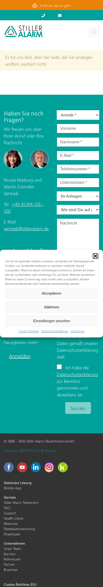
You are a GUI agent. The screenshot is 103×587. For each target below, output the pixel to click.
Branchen (11, 569)
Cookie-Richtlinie (28, 331)
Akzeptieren (51, 293)
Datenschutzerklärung (54, 331)
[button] (95, 256)
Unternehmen (14, 543)
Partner (9, 564)
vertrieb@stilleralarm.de (26, 228)
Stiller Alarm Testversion (21, 502)
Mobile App (12, 488)
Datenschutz (32, 450)
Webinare (11, 523)
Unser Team (12, 548)
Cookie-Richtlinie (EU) (20, 584)
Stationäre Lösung (18, 482)
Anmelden (19, 355)
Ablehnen (51, 307)
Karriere (9, 553)
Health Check (13, 518)
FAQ (7, 507)
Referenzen (12, 559)
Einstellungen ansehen (51, 321)
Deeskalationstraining (19, 528)
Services (10, 497)
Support (10, 513)
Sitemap (50, 450)
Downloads (12, 534)
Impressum (78, 331)
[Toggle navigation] (94, 32)
